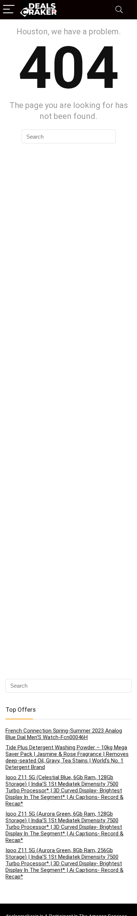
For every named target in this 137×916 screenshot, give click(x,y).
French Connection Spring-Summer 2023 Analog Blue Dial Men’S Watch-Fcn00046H (63, 734)
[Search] (119, 9)
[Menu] (9, 9)
